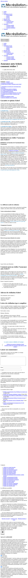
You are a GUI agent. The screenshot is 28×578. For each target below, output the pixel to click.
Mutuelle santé (7, 19)
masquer (8, 81)
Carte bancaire (9, 22)
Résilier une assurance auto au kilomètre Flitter (13, 400)
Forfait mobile (9, 15)
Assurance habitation (10, 27)
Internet (8, 16)
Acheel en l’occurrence (14, 150)
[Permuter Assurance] (24, 55)
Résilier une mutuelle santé (9, 485)
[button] (12, 14)
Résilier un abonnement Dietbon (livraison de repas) (14, 398)
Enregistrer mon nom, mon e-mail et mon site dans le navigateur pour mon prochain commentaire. (13, 373)
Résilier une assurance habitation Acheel (15, 344)
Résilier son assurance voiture (9, 472)
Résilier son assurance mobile (9, 471)
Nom (2, 367)
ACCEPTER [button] (13, 528)
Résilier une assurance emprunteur (10, 483)
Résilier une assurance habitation (10, 484)
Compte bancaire (10, 21)
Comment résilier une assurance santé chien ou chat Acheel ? (15, 346)
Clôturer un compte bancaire (9, 467)
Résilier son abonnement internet (10, 469)
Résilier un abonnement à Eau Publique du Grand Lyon (15, 391)
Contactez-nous (14, 518)
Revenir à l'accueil (6, 518)
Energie (8, 17)
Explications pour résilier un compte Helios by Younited (15, 395)
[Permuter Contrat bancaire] (24, 52)
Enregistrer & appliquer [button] (6, 576)
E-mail (2, 369)
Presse (5, 12)
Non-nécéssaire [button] (4, 565)
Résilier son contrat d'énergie (9, 473)
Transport (6, 29)
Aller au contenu (4, 1)
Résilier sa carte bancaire (8, 468)
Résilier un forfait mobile (8, 482)
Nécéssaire (4, 555)
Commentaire (4, 356)
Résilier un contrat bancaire (9, 480)
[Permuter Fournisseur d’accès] (24, 45)
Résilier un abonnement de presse (10, 478)
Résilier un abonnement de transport (11, 479)
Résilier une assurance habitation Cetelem (12, 394)
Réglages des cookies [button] (5, 528)
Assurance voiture (10, 26)
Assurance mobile (10, 25)
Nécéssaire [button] (3, 554)
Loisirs (5, 11)
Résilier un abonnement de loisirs (10, 477)
